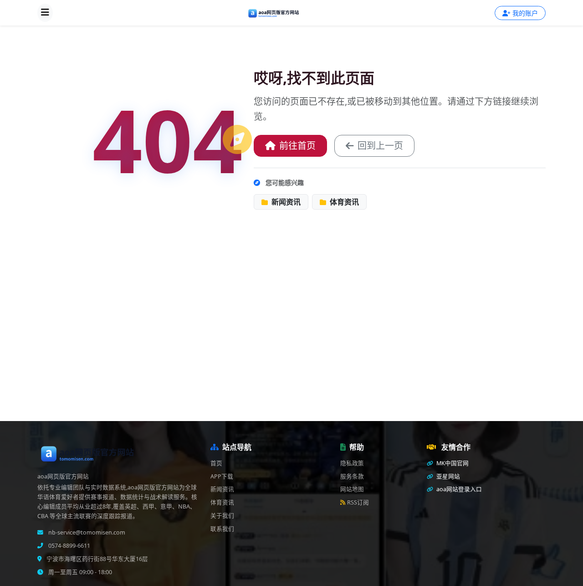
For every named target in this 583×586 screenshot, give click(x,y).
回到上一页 (380, 145)
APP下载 (221, 476)
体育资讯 (343, 202)
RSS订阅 (358, 502)
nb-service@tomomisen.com (86, 532)
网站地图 (352, 489)
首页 (216, 463)
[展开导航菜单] (45, 13)
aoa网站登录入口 (458, 489)
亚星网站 (447, 476)
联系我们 (222, 529)
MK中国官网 (452, 463)
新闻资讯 (285, 202)
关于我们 (222, 515)
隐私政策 (352, 463)
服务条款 (352, 476)
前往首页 (297, 145)
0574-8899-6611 (68, 546)
